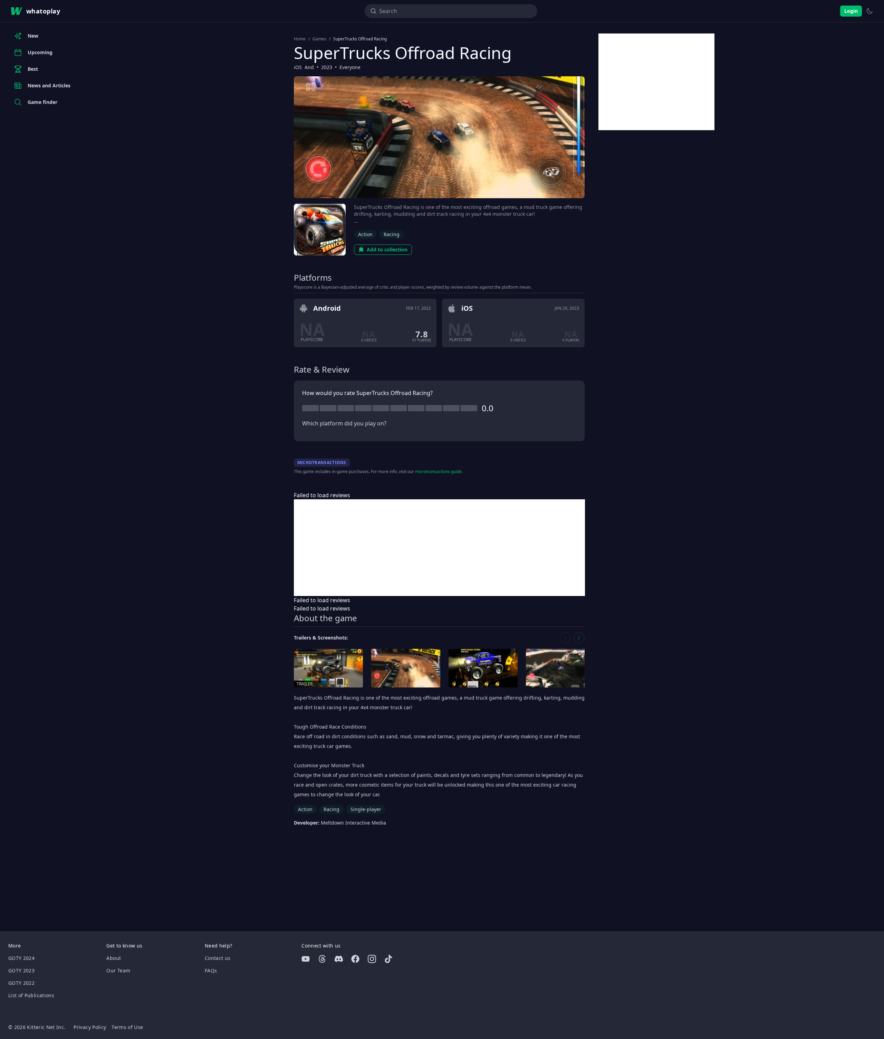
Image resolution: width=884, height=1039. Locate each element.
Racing (392, 234)
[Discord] (339, 959)
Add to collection (387, 249)
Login (851, 11)
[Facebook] (355, 959)
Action (365, 234)
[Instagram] (372, 959)
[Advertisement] (439, 547)
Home (300, 39)
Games (319, 39)
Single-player (365, 809)
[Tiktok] (388, 959)
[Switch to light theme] (869, 11)
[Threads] (322, 959)
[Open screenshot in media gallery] (405, 668)
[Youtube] (305, 959)
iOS (298, 67)
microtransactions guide (438, 471)
